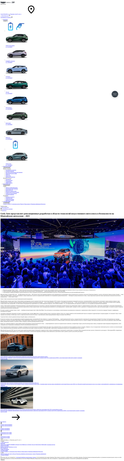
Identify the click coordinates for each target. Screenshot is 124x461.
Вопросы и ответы (10, 200)
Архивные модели (51, 444)
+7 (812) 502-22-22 (5, 207)
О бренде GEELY (7, 204)
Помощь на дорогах (10, 196)
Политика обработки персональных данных (26, 453)
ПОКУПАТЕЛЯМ (7, 166)
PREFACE (24, 444)
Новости (22, 204)
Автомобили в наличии (11, 170)
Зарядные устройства (10, 177)
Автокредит (8, 179)
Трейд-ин (8, 174)
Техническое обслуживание (12, 188)
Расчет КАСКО (9, 180)
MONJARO (44, 444)
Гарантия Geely (9, 198)
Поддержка (6, 449)
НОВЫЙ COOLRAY (15, 444)
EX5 (21, 444)
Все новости (3, 421)
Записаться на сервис (5, 437)
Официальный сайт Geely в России (8, 453)
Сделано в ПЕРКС (5, 455)
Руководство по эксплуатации (12, 192)
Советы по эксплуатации (11, 193)
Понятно (2, 459)
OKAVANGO (38, 444)
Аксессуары (8, 175)
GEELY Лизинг (9, 182)
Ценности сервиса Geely (11, 191)
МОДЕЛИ (5, 19)
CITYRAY (29, 444)
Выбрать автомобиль (5, 429)
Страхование (8, 181)
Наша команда (27, 204)
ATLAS (33, 444)
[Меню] (1, 1)
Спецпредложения (10, 171)
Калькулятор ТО (9, 189)
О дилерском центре (15, 204)
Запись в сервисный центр (11, 187)
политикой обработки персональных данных (26, 457)
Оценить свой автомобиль (6, 425)
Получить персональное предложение (14, 172)
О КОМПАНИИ (6, 201)
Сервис (2, 449)
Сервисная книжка (10, 199)
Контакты (43, 204)
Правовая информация (36, 204)
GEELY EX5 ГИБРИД (5, 444)
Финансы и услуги (13, 446)
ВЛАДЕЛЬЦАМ (6, 184)
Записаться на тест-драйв (11, 173)
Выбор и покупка (4, 446)
